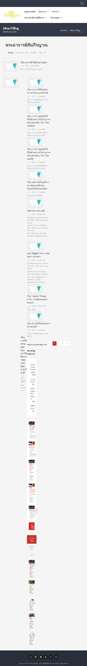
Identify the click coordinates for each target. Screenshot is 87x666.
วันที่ (40, 53)
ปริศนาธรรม (33, 408)
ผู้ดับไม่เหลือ (31, 620)
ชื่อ (27, 53)
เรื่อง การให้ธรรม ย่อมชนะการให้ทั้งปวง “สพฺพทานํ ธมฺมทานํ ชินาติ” (24, 355)
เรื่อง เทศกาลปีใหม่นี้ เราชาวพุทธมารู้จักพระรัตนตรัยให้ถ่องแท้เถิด (38, 185)
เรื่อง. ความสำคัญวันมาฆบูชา (34, 62)
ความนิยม (33, 53)
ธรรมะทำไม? (33, 381)
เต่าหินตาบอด (32, 602)
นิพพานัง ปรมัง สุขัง (36, 210)
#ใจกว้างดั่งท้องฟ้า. (32, 490)
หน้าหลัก (63, 30)
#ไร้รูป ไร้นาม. (32, 447)
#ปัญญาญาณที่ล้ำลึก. (33, 428)
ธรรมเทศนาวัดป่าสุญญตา (32, 394)
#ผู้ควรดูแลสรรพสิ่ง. (32, 467)
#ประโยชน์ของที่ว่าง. (34, 511)
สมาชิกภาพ (19, 53)
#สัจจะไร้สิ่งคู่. (75, 30)
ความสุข (32, 586)
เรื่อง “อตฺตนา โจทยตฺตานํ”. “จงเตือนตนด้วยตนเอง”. (37, 299)
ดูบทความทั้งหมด (33, 526)
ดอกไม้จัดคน (32, 637)
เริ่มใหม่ (11, 53)
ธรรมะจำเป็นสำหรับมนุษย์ (33, 369)
